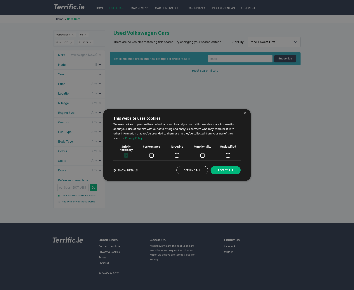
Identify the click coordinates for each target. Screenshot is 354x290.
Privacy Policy (134, 138)
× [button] (244, 113)
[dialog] (177, 145)
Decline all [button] (192, 170)
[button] (125, 170)
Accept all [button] (226, 170)
